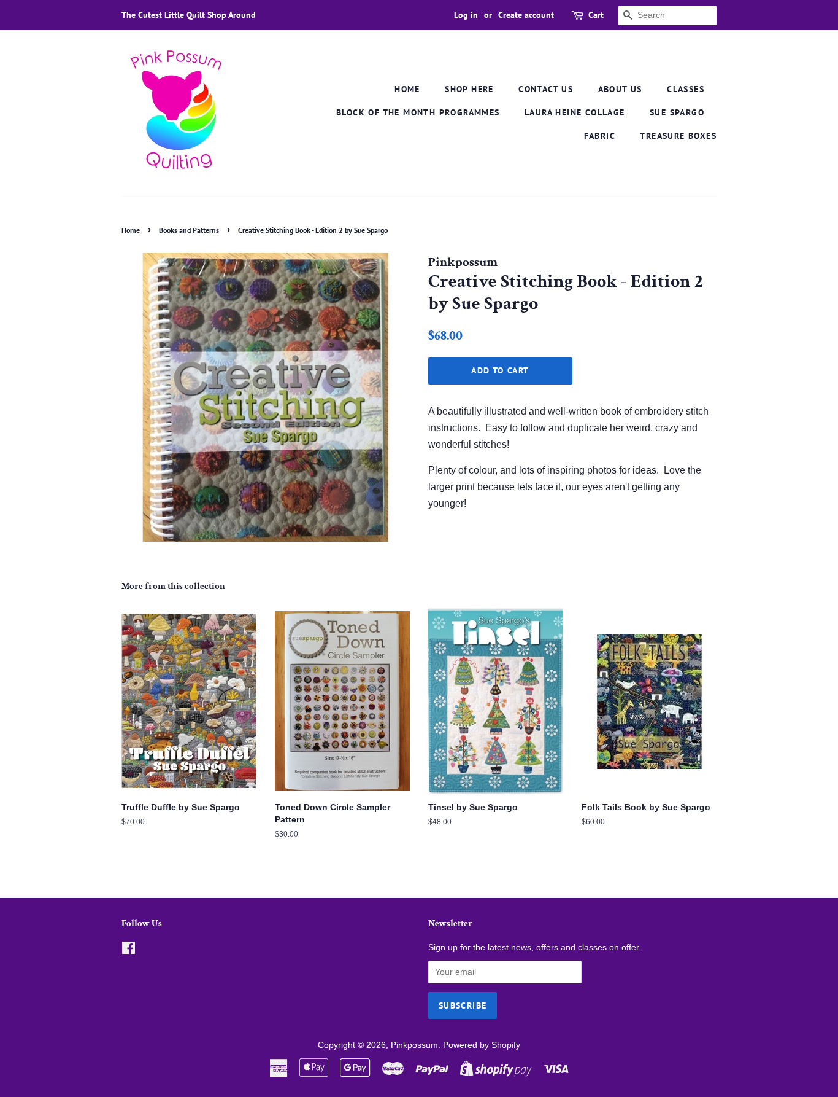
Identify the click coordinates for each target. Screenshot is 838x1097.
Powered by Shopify (481, 1045)
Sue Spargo (677, 112)
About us (620, 89)
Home (407, 89)
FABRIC (599, 135)
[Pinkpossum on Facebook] (128, 950)
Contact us (545, 89)
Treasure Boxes (678, 135)
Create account (526, 14)
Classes (685, 89)
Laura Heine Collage (575, 112)
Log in (466, 14)
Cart (596, 14)
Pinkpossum (414, 1045)
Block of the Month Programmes (418, 112)
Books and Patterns (189, 230)
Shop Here (469, 89)
